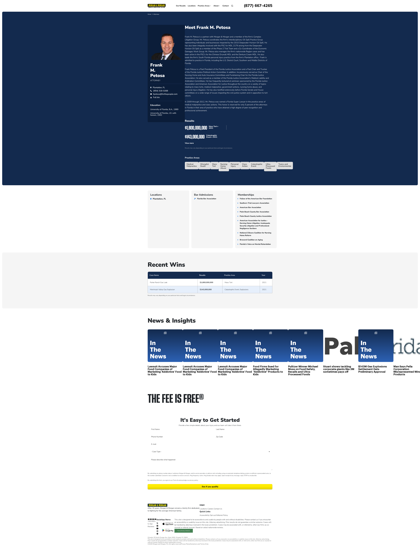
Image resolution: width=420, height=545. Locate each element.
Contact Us (218, 509)
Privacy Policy (185, 544)
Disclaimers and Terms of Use (199, 544)
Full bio (156, 97)
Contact (225, 6)
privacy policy (194, 480)
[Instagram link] (157, 531)
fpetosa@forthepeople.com (165, 94)
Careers (210, 509)
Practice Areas (204, 6)
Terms (175, 480)
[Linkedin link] (157, 533)
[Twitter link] (157, 523)
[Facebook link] (157, 526)
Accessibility (204, 515)
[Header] (157, 5)
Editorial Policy (222, 515)
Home (149, 14)
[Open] (232, 5)
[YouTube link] (157, 528)
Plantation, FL (159, 87)
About (216, 6)
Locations (192, 6)
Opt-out (213, 515)
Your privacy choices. (183, 531)
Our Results (181, 6)
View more (189, 143)
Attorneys (156, 14)
